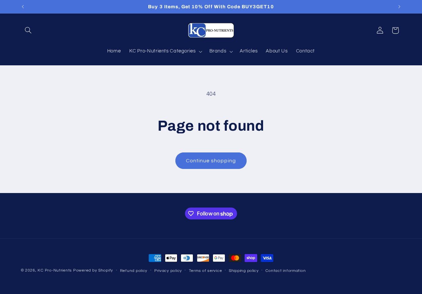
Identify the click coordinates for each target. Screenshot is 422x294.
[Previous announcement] (22, 6)
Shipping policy (244, 271)
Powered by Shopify (93, 270)
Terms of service (205, 271)
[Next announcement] (399, 6)
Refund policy (134, 271)
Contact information (285, 271)
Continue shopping (211, 160)
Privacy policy (168, 271)
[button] (28, 30)
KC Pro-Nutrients (55, 270)
